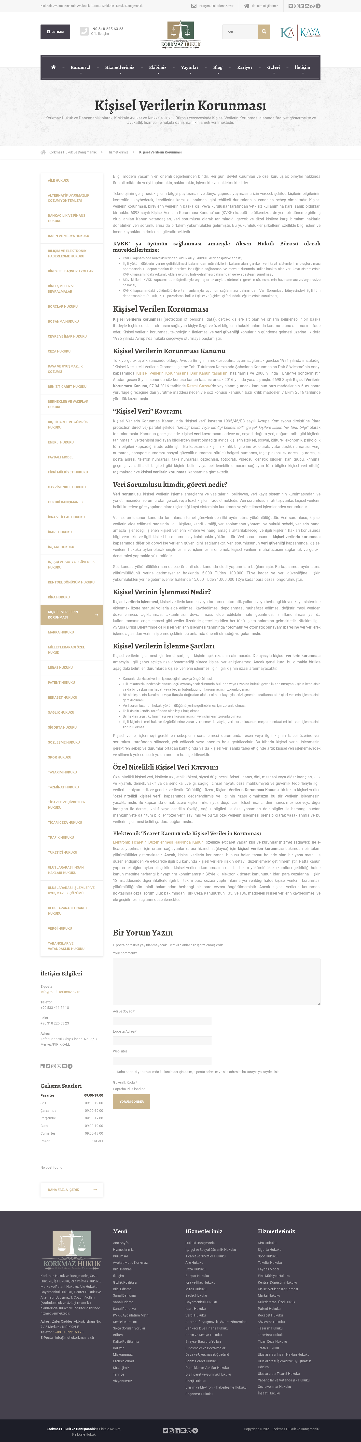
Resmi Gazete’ (199, 386)
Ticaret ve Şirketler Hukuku (66, 805)
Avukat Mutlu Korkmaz (130, 1263)
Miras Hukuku (60, 668)
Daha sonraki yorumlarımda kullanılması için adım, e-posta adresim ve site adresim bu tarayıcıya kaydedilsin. (198, 1072)
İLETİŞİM (57, 32)
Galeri (273, 67)
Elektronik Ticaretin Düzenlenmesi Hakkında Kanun (158, 842)
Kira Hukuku (59, 597)
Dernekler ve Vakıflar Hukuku (68, 404)
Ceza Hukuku (59, 351)
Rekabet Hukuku (62, 697)
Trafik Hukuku (61, 837)
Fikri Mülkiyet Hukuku (68, 472)
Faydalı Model (60, 457)
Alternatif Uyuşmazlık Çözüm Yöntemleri (68, 198)
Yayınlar (189, 67)
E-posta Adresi (125, 1031)
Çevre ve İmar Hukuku (67, 336)
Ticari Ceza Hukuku (65, 822)
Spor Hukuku (59, 757)
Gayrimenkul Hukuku (67, 487)
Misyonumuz (123, 1354)
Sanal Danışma (124, 1295)
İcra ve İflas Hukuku (66, 517)
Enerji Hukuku (61, 442)
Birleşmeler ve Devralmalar (61, 288)
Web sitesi (120, 1051)
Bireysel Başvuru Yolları (71, 271)
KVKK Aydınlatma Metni (131, 1315)
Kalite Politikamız (126, 1341)
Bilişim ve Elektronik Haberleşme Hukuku (67, 253)
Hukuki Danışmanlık (66, 502)
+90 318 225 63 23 (69, 1332)
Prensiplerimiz (123, 1361)
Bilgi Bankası (122, 1269)
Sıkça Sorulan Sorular (129, 1328)
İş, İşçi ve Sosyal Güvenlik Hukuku (71, 564)
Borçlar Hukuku (63, 306)
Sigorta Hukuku (62, 727)
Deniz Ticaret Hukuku (67, 387)
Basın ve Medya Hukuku (68, 236)
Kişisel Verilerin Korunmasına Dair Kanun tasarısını (182, 373)
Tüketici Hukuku (62, 852)
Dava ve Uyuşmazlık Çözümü (65, 369)
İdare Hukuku (60, 532)
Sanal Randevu (124, 1309)
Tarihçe (118, 1374)
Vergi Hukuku (60, 928)
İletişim (302, 67)
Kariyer (244, 67)
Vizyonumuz (122, 1381)
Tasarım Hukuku (62, 772)
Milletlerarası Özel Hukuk (66, 650)
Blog (217, 67)
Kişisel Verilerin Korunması (63, 614)
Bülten (118, 1335)
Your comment (125, 953)
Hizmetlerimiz (119, 67)
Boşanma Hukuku (63, 321)
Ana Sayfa (121, 1243)
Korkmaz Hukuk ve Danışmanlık (71, 1429)
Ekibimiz (158, 67)
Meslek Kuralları (125, 1322)
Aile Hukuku (58, 180)
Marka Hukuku (61, 632)
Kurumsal (80, 67)
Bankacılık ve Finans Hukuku (66, 218)
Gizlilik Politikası (125, 1282)
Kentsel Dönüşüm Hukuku (71, 582)
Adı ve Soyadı (124, 1011)
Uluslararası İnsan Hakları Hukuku (66, 870)
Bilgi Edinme (122, 1289)
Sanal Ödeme (123, 1302)
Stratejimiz (121, 1368)
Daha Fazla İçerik (63, 1190)
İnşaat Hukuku (61, 547)
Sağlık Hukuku (61, 712)
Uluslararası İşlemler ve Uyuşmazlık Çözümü (71, 890)
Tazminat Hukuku (63, 787)
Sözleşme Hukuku (64, 742)
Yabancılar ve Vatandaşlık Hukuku (66, 946)
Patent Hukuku (61, 682)
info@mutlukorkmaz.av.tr (60, 992)
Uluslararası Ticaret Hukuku (67, 910)
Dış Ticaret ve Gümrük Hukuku (68, 424)
